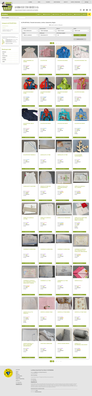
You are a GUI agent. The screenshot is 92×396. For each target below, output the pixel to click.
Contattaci (18, 377)
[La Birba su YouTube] (86, 10)
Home (17, 371)
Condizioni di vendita (41, 388)
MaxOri (37, 390)
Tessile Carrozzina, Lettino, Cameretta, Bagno (7, 30)
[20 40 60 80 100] (64, 35)
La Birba (30, 1)
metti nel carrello (28, 74)
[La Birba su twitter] (83, 10)
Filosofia (48, 1)
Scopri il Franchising (75, 1)
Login (86, 1)
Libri (3, 27)
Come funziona (57, 1)
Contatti (66, 1)
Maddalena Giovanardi (38, 391)
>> (60, 43)
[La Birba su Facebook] (80, 10)
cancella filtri (80, 39)
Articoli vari (5, 25)
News (39, 1)
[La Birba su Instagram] (89, 10)
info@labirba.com (19, 384)
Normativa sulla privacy (34, 388)
